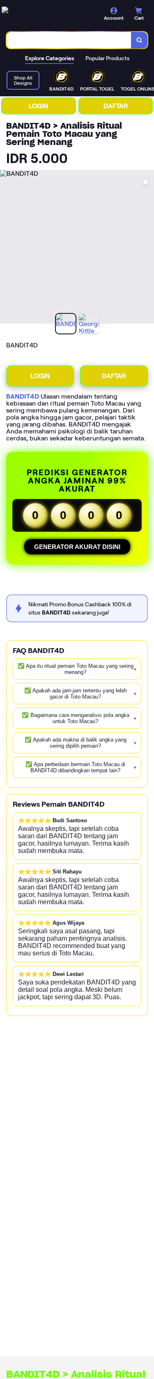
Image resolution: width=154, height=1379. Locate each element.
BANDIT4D (22, 396)
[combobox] (69, 40)
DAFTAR (115, 105)
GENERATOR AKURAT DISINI (77, 546)
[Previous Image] (6, 248)
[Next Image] (147, 248)
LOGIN (38, 105)
